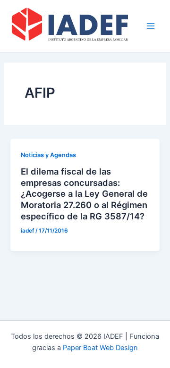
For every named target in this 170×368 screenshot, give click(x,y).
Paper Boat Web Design (100, 347)
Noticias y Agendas (48, 155)
